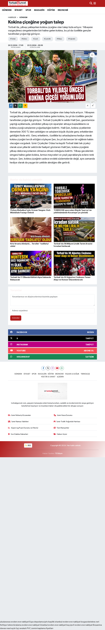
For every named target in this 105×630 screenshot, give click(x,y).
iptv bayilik (49, 622)
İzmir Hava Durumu (64, 415)
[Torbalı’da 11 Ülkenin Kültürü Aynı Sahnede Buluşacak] (30, 263)
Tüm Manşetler (63, 428)
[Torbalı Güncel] (18, 3)
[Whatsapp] (62, 368)
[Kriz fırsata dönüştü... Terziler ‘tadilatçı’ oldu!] (30, 229)
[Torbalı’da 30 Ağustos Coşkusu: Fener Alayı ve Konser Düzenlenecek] (74, 263)
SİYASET (18, 10)
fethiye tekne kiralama (10, 625)
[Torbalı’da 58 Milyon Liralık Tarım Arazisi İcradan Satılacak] (74, 229)
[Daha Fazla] (25, 106)
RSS (29, 445)
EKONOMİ (63, 10)
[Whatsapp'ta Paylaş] (20, 106)
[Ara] (91, 3)
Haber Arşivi (62, 434)
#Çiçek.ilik (47, 39)
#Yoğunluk (71, 39)
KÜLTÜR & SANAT (48, 377)
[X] (48, 368)
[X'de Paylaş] (15, 106)
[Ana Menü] (94, 3)
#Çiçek (35, 39)
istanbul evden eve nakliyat (68, 622)
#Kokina (24, 39)
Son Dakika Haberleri (19, 434)
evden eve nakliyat (31, 625)
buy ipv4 (70, 625)
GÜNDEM (6, 10)
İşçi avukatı (21, 628)
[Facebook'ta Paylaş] (11, 106)
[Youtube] (57, 368)
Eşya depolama (36, 622)
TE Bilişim (58, 453)
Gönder (16, 318)
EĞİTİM (51, 10)
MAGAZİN (39, 10)
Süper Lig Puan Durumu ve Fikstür (24, 428)
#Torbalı (12, 39)
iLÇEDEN (60, 377)
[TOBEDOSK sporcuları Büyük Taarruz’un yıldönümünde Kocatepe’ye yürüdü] (74, 196)
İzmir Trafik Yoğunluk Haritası (68, 422)
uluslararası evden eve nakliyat (14, 622)
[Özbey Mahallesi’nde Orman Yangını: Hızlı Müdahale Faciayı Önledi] (30, 196)
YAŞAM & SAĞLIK (72, 374)
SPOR (28, 10)
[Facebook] (43, 368)
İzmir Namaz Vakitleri (20, 422)
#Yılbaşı (59, 39)
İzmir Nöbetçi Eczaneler (21, 415)
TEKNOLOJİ (85, 374)
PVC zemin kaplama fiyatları (40, 628)
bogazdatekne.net (90, 622)
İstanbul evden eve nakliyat (53, 625)
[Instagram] (52, 368)
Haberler (12, 17)
